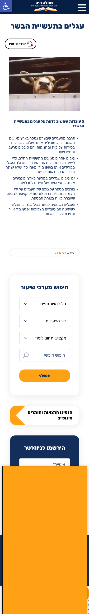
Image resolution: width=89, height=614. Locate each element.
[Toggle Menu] (82, 8)
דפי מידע (60, 252)
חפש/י (45, 375)
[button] (6, 6)
